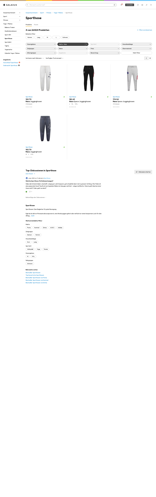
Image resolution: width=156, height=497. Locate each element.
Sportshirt (8, 42)
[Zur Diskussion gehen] (88, 185)
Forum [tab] (36, 25)
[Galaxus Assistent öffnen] (137, 4)
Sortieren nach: (30, 58)
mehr (32, 216)
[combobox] (39, 58)
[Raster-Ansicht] (146, 58)
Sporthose (8, 38)
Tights (7, 46)
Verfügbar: (49, 58)
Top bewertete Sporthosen (35, 275)
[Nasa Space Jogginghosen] (89, 87)
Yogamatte (8, 49)
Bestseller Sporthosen (33, 273)
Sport (5, 16)
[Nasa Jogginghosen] (45, 87)
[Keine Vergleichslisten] (142, 4)
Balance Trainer (10, 27)
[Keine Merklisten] (146, 4)
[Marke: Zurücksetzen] (86, 44)
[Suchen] (27, 5)
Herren (29, 37)
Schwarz (65, 37)
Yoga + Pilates (7, 24)
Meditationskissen (11, 31)
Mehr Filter (136, 53)
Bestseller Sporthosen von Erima (36, 283)
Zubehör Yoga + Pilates (12, 53)
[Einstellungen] (121, 4)
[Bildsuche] (114, 5)
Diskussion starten (145, 172)
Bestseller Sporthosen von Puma (36, 278)
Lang (38, 37)
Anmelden (129, 5)
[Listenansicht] (150, 58)
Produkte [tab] (29, 25)
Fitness (5, 20)
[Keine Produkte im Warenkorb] (151, 4)
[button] (64, 97)
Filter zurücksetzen (145, 30)
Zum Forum (29, 174)
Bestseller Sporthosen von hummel (37, 280)
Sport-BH (8, 35)
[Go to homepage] (10, 5)
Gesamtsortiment (9, 13)
